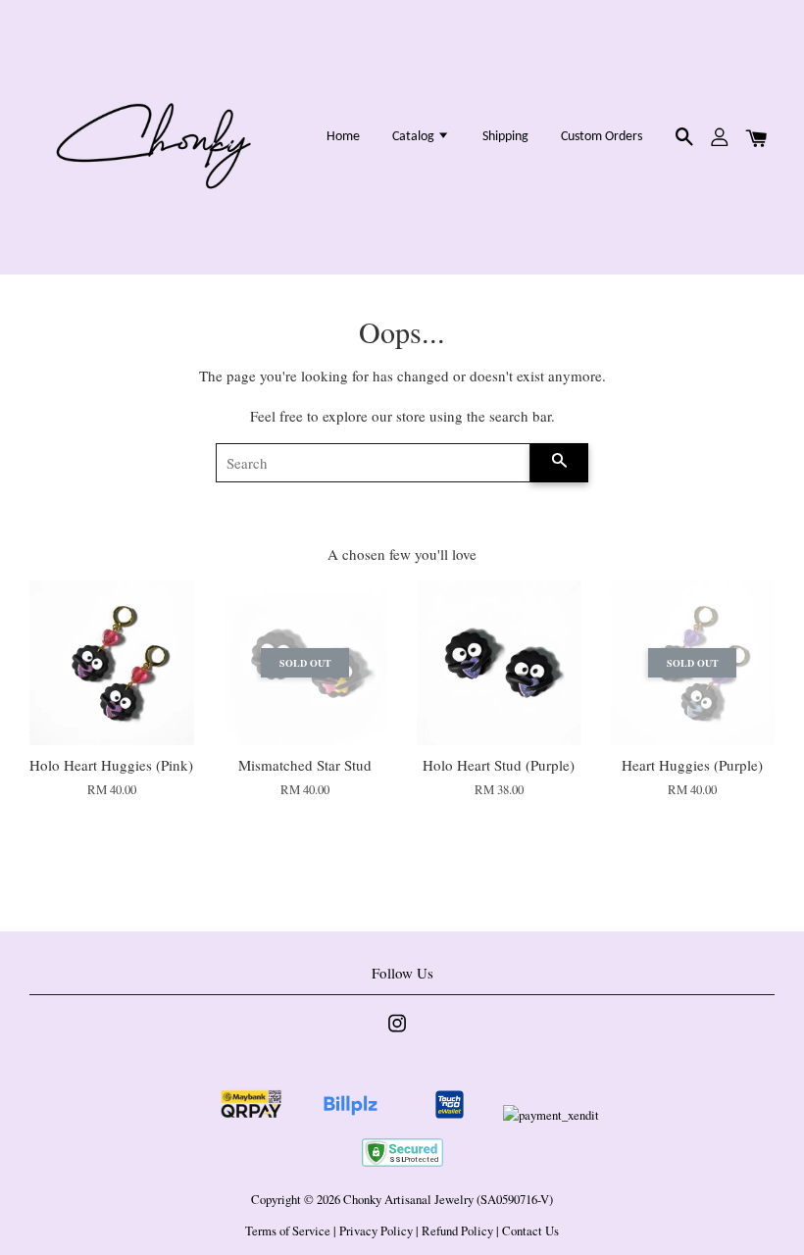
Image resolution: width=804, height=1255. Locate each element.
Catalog (414, 136)
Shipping (505, 136)
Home (343, 136)
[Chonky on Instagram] (397, 1033)
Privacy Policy (376, 1231)
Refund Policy (457, 1231)
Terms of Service (287, 1231)
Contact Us (530, 1231)
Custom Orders (601, 136)
